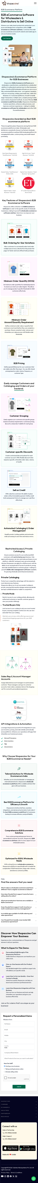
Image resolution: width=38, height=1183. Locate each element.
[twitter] (13, 1176)
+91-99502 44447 (10, 1139)
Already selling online (11, 1072)
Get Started (7, 38)
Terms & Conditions (16, 1172)
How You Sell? (8, 1063)
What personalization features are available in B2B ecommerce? (17, 901)
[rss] (16, 1176)
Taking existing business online (14, 1069)
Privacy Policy (5, 1172)
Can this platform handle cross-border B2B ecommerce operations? (16, 921)
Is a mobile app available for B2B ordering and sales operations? (16, 914)
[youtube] (2, 1176)
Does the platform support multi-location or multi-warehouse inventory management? (16, 908)
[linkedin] (8, 1176)
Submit (19, 1087)
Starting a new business (12, 1066)
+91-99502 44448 (10, 1133)
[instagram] (5, 1176)
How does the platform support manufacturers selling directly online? (17, 895)
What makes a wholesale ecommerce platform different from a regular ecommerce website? (17, 888)
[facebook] (11, 1176)
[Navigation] (35, 3)
